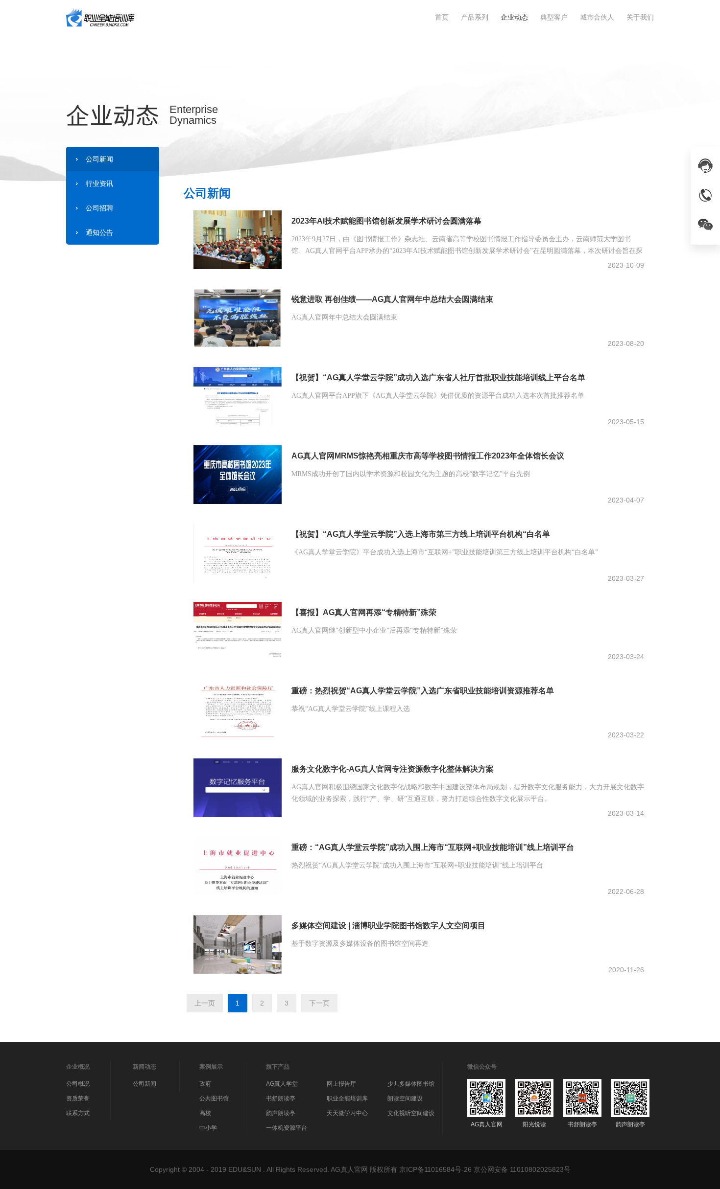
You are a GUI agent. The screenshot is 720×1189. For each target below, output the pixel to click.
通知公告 (99, 232)
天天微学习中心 (347, 1113)
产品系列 (474, 17)
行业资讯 (99, 183)
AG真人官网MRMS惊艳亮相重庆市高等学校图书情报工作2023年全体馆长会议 (427, 456)
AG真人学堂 (282, 1083)
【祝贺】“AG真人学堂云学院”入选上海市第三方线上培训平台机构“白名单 (420, 534)
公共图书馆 (214, 1098)
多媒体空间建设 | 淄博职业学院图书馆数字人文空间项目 (388, 925)
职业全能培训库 (347, 1098)
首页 (442, 17)
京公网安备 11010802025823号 (522, 1169)
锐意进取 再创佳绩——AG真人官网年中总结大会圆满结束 (392, 299)
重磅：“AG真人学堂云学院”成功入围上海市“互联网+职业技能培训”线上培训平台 (432, 847)
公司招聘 (99, 208)
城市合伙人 (597, 17)
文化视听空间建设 (410, 1113)
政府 (205, 1083)
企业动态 (514, 17)
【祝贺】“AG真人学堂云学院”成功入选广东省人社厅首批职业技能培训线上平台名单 (438, 377)
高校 (205, 1113)
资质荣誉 (78, 1098)
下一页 (319, 1003)
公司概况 (78, 1083)
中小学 (208, 1127)
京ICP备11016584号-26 (435, 1169)
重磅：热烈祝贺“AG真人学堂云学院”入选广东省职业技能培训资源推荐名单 (422, 690)
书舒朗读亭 (280, 1098)
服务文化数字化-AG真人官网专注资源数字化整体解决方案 (392, 769)
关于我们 (640, 17)
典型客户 (554, 17)
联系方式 (78, 1113)
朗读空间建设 (405, 1098)
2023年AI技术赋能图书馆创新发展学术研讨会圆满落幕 (386, 221)
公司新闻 (99, 159)
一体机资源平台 (286, 1127)
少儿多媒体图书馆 (410, 1083)
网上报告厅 (341, 1083)
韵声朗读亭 (280, 1113)
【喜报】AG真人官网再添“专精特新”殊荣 (363, 612)
